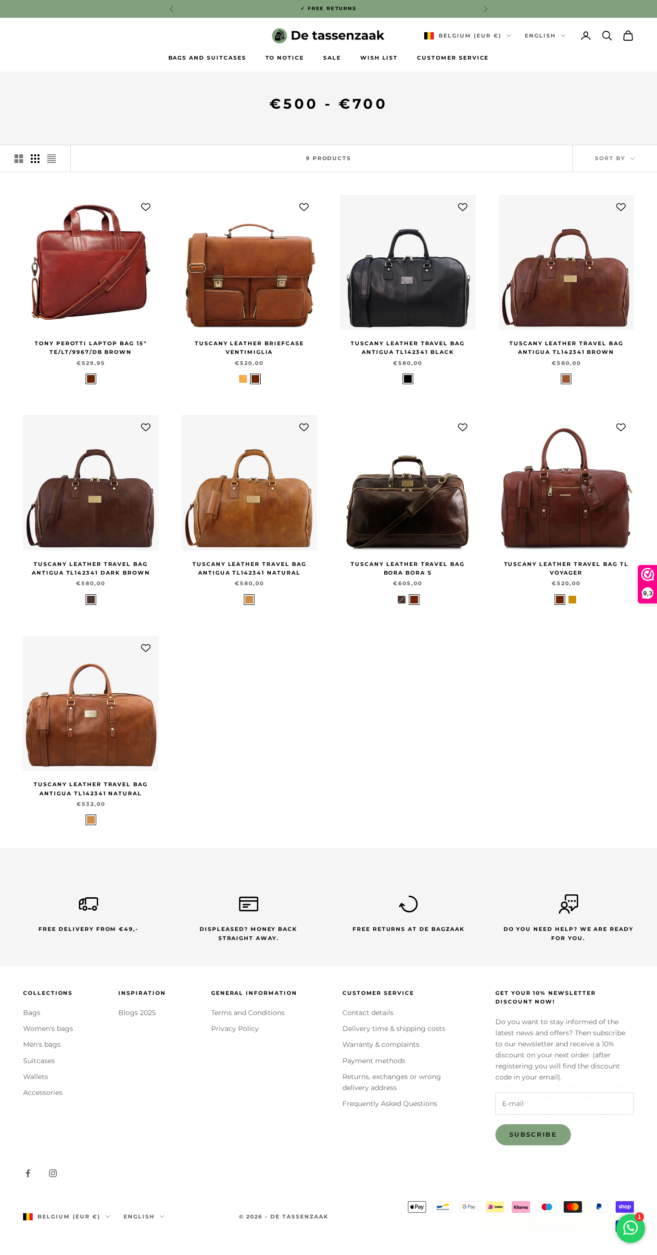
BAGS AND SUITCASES (207, 58)
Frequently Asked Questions (389, 1103)
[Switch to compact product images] (51, 159)
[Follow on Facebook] (28, 1173)
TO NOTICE (284, 58)
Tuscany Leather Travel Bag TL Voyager (566, 568)
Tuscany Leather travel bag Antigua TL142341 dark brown (91, 568)
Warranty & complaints (380, 1044)
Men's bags (42, 1044)
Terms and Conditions (248, 1012)
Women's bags (48, 1028)
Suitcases (39, 1060)
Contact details (367, 1012)
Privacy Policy (235, 1028)
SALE (332, 58)
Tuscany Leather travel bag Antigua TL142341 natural (249, 568)
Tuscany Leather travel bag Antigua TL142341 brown (566, 347)
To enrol (550, 1213)
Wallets (35, 1076)
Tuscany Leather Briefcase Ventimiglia (249, 347)
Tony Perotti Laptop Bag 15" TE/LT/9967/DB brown (91, 347)
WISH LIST (379, 58)
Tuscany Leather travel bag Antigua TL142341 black (408, 347)
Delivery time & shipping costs (393, 1028)
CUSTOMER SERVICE (453, 58)
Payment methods (373, 1060)
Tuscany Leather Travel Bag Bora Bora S (408, 568)
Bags (31, 1012)
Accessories (43, 1092)
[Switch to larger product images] (18, 159)
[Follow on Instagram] (53, 1173)
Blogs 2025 (137, 1012)
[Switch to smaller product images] (35, 159)
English (540, 35)
